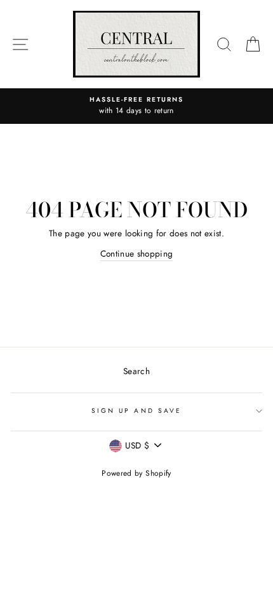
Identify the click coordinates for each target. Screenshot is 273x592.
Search (136, 371)
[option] (136, 106)
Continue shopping (136, 253)
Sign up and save (136, 410)
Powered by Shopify (136, 473)
